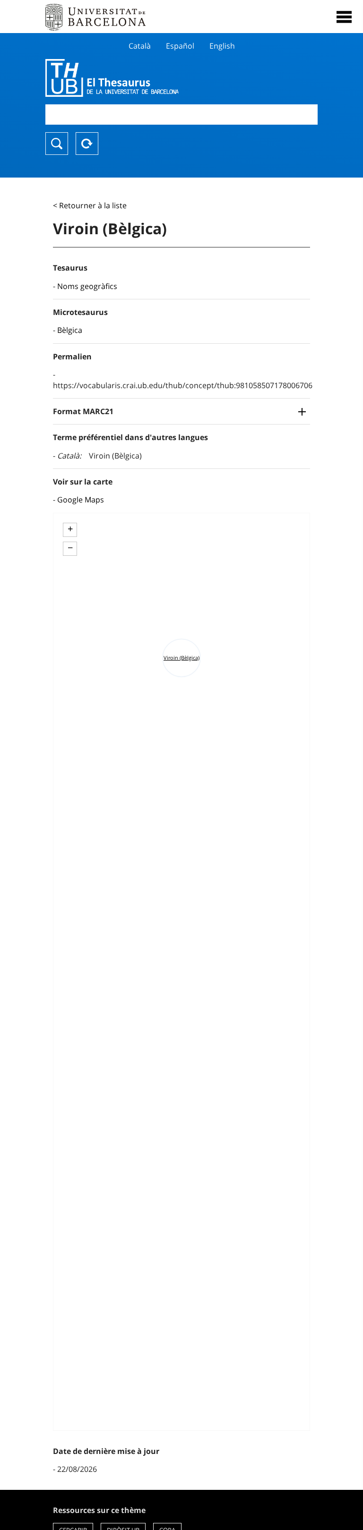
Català (140, 46)
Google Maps (80, 499)
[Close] (344, 17)
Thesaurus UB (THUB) (140, 78)
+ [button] (70, 529)
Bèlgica (69, 330)
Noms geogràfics (87, 286)
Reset (87, 143)
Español (180, 46)
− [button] (70, 548)
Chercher (56, 143)
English (222, 46)
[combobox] (181, 114)
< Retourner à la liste (90, 205)
